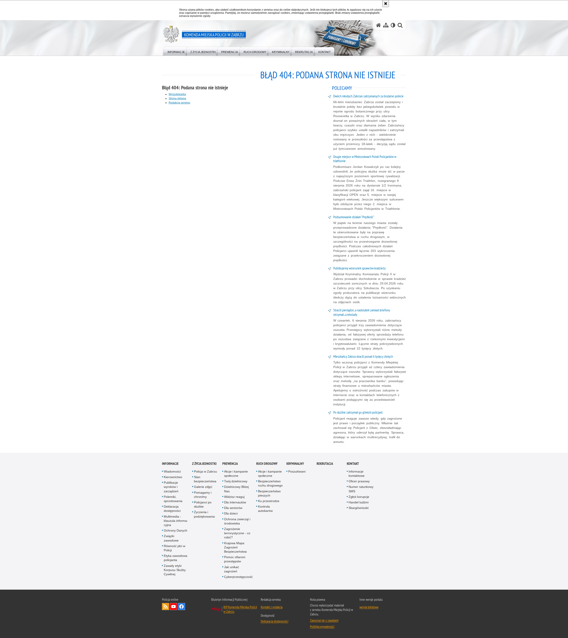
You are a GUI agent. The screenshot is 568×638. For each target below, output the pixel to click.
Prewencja (230, 463)
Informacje (170, 463)
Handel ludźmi (359, 502)
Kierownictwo (173, 477)
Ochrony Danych (175, 530)
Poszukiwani (297, 471)
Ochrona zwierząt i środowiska (237, 521)
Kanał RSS (165, 606)
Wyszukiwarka (177, 94)
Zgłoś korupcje (359, 497)
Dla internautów (235, 502)
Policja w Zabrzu (205, 471)
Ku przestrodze (268, 501)
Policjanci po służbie (202, 504)
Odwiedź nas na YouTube (173, 606)
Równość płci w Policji (174, 548)
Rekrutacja (325, 463)
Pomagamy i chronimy (202, 495)
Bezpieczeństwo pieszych (269, 493)
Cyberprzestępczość (238, 577)
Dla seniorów (233, 508)
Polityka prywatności (322, 626)
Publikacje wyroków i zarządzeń (171, 487)
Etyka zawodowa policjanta (175, 558)
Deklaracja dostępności (172, 508)
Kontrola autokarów (265, 508)
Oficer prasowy (359, 481)
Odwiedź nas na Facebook (181, 606)
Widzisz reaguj (234, 497)
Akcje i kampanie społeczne (236, 473)
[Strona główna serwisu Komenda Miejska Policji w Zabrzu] (378, 25)
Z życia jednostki (204, 463)
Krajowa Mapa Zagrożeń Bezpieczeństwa (235, 547)
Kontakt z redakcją (271, 607)
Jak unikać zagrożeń (231, 569)
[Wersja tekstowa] (393, 25)
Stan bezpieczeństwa (205, 479)
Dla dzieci (231, 513)
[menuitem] (176, 51)
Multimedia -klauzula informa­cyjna (176, 521)
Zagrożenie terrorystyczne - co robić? (237, 533)
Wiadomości (172, 471)
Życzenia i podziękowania (204, 514)
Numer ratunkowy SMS (361, 489)
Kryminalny (295, 463)
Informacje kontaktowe (357, 473)
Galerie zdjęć (203, 487)
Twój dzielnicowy (235, 481)
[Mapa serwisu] (386, 25)
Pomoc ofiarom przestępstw (234, 559)
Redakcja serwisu (179, 102)
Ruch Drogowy (267, 463)
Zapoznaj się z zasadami (324, 620)
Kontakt (353, 463)
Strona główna (177, 98)
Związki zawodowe (171, 538)
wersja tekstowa (368, 607)
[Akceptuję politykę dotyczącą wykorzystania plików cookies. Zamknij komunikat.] (385, 3)
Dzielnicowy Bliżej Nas (236, 489)
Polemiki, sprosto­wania (173, 499)
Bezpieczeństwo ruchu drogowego (270, 483)
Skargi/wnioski (359, 508)
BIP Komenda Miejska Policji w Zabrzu (240, 609)
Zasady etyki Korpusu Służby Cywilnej (175, 570)
